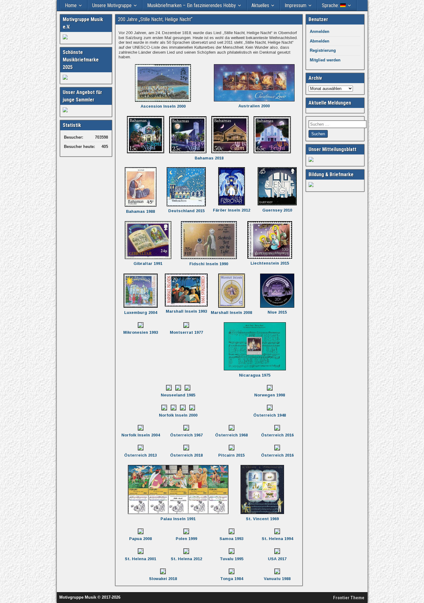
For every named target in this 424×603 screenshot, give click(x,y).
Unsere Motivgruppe (112, 5)
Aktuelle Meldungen (330, 103)
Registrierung (323, 50)
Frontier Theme (348, 598)
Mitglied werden (325, 60)
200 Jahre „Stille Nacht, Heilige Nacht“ (155, 19)
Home (71, 5)
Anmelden (319, 31)
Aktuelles (260, 5)
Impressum (295, 5)
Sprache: (331, 5)
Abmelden (319, 41)
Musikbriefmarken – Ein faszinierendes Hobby (191, 5)
